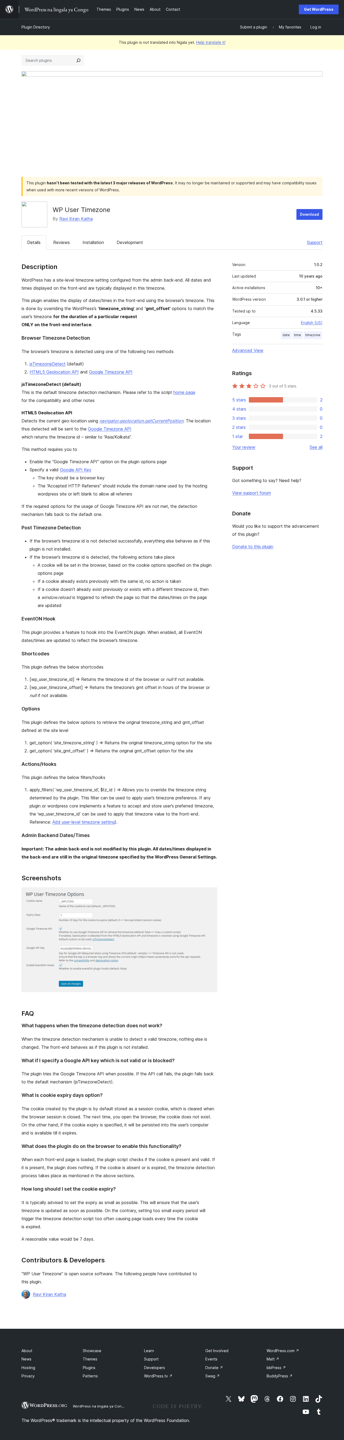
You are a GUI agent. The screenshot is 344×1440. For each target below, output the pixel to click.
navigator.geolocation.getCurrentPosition (141, 420)
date (286, 335)
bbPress (276, 1367)
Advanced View (247, 350)
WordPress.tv (158, 1376)
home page (184, 392)
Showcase (92, 1350)
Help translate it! (210, 42)
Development (130, 242)
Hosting (28, 1367)
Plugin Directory (36, 27)
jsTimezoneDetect (48, 364)
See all (316, 447)
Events (211, 1359)
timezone (312, 335)
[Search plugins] (78, 60)
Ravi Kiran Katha (76, 218)
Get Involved (216, 1350)
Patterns (90, 1376)
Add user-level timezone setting (83, 822)
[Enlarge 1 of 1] (210, 894)
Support (314, 242)
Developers (154, 1367)
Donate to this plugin (252, 546)
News (26, 1359)
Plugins (89, 1367)
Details (34, 242)
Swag (212, 1376)
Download (309, 214)
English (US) (311, 322)
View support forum (251, 492)
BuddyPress (280, 1376)
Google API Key (75, 469)
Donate (214, 1367)
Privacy (28, 1376)
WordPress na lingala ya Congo (99, 1406)
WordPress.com (283, 1350)
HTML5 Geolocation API (54, 372)
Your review (243, 447)
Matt (273, 1359)
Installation (93, 242)
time (297, 335)
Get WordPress (319, 9)
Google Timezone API (110, 372)
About (27, 1350)
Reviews (61, 242)
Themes (90, 1359)
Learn (149, 1350)
